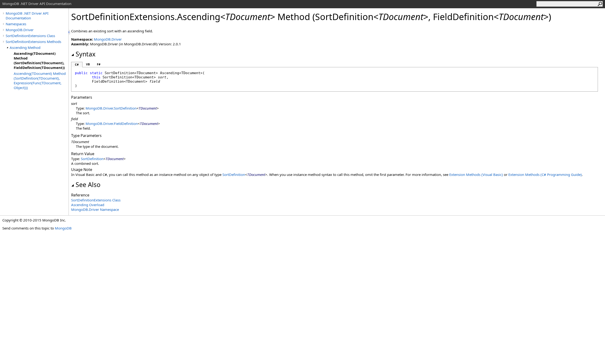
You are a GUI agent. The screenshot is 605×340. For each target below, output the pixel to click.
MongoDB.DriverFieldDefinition (112, 123)
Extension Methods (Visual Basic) (476, 174)
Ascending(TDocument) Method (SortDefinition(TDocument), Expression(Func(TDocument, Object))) (40, 80)
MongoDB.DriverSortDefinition (111, 108)
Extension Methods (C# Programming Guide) (545, 174)
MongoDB (63, 228)
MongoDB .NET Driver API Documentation (27, 15)
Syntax (85, 54)
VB (88, 64)
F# (98, 64)
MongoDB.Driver (20, 29)
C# (77, 65)
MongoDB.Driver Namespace (95, 209)
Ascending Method (25, 47)
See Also (88, 184)
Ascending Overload (87, 204)
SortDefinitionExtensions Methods (33, 41)
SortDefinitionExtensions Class (30, 35)
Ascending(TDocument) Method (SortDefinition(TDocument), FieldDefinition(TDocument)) (39, 60)
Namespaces (16, 23)
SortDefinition (92, 158)
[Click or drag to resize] (70, 32)
